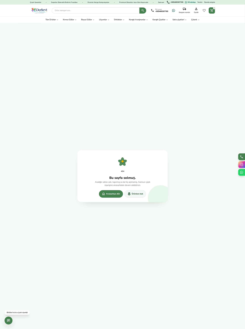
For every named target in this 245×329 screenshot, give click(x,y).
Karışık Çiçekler (159, 19)
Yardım (199, 2)
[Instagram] (241, 164)
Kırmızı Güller (68, 19)
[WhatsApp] (173, 10)
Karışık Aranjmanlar (137, 19)
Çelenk (194, 19)
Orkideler (118, 19)
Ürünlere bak (135, 194)
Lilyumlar (103, 19)
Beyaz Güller (86, 19)
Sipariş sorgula (209, 2)
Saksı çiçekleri (178, 19)
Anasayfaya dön (111, 194)
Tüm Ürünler (51, 19)
